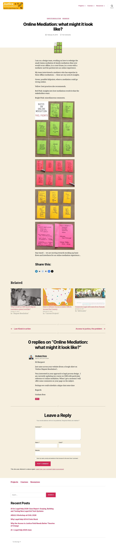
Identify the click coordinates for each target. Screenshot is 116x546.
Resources (99, 6)
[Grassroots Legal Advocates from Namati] (90, 297)
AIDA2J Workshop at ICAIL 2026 (23, 515)
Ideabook (65, 18)
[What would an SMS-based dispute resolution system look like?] (26, 297)
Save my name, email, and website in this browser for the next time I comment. (57, 458)
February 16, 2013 (52, 35)
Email (61, 442)
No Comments (66, 35)
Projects (81, 6)
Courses (90, 6)
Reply (37, 398)
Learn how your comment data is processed (50, 469)
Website (37, 450)
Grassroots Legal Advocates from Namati (89, 307)
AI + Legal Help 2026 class (21, 530)
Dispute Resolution (54, 18)
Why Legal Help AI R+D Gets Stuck (24, 519)
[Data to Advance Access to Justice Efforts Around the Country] (58, 297)
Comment (38, 427)
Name (37, 442)
